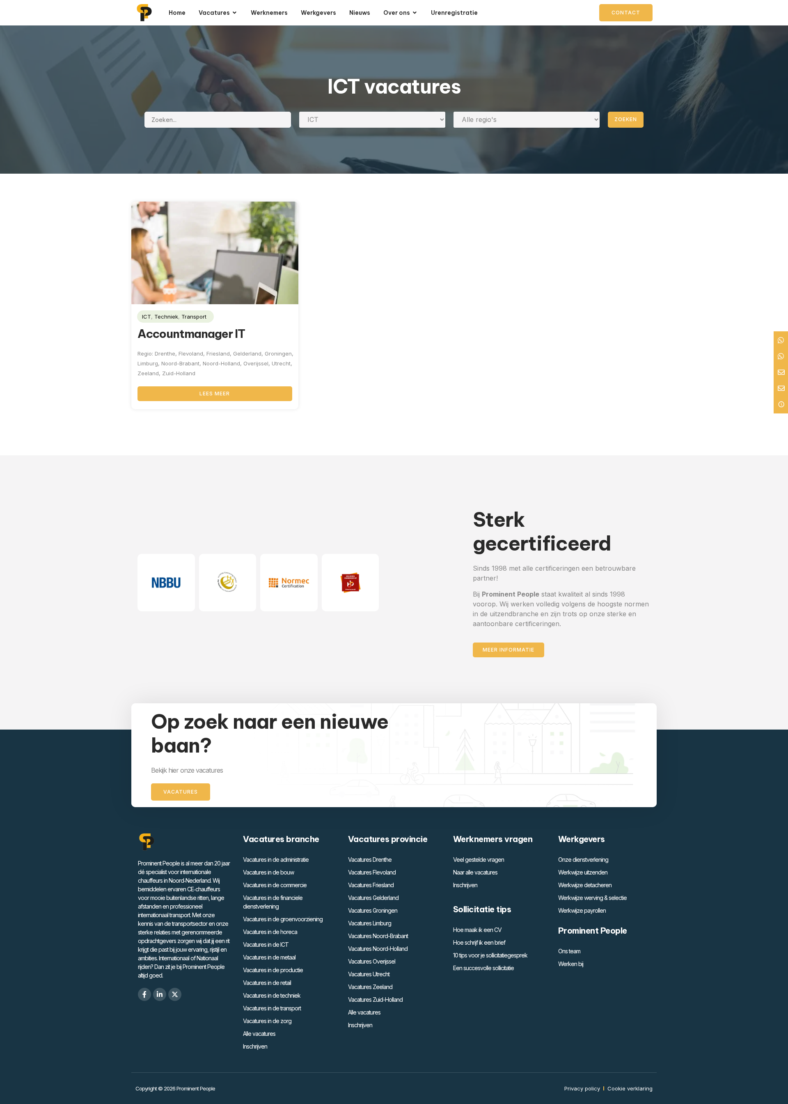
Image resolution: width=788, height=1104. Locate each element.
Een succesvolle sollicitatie (483, 967)
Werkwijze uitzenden (582, 872)
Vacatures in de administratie (276, 859)
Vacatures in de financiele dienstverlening (272, 902)
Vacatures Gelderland (373, 897)
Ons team (569, 951)
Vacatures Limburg (369, 923)
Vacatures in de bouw (268, 872)
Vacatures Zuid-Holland (375, 999)
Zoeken (625, 119)
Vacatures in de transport (272, 1008)
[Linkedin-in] (159, 994)
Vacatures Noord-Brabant (378, 935)
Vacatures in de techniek (271, 995)
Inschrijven (255, 1046)
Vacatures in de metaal (269, 957)
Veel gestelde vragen (478, 859)
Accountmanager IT (191, 333)
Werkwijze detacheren (585, 884)
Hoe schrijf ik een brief (479, 942)
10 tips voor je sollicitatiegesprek (490, 955)
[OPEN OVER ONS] (415, 13)
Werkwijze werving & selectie (592, 897)
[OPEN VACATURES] (235, 13)
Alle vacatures (259, 1033)
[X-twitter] (174, 994)
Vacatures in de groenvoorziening (283, 919)
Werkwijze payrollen (582, 910)
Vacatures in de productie (273, 969)
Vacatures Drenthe (370, 859)
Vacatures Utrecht (368, 974)
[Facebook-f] (144, 994)
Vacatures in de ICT (266, 944)
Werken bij (570, 963)
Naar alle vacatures (475, 872)
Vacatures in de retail (267, 982)
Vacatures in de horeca (270, 931)
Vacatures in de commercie (275, 884)
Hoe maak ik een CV (477, 929)
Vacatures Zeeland (370, 986)
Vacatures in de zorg (267, 1020)
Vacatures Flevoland (372, 872)
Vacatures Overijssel (371, 961)
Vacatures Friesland (371, 884)
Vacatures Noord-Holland (378, 948)
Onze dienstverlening (583, 859)
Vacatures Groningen (372, 910)
